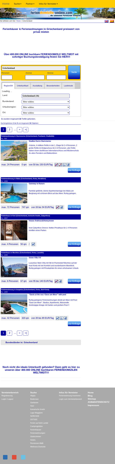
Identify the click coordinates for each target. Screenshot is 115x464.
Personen (5, 73)
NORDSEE (34, 416)
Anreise (29, 73)
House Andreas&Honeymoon (41, 221)
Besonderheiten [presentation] (53, 86)
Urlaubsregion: (9, 107)
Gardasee (34, 403)
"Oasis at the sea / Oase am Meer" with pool (47, 295)
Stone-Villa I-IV (35, 258)
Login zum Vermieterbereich (70, 399)
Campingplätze (36, 426)
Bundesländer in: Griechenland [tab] (22, 342)
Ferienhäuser (35, 430)
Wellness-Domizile (38, 447)
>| (26, 129)
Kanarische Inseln (37, 409)
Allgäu (32, 396)
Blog (90, 395)
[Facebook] (5, 457)
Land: (5, 95)
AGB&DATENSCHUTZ (98, 402)
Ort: (4, 112)
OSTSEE (33, 420)
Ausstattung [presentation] (37, 86)
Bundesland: (8, 101)
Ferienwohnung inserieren (70, 396)
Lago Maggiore (36, 413)
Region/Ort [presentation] (8, 86)
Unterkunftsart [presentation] (22, 86)
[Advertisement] (99, 130)
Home (5, 3)
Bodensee (34, 399)
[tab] (8, 86)
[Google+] (14, 457)
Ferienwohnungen (37, 433)
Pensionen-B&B (36, 443)
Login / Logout (7, 399)
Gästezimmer (35, 436)
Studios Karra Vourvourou (40, 141)
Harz (32, 406)
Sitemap (92, 399)
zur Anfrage (74, 170)
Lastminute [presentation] (68, 86)
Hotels (32, 440)
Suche (17, 4)
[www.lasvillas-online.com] (112, 21)
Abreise (50, 73)
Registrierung (7, 396)
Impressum (93, 405)
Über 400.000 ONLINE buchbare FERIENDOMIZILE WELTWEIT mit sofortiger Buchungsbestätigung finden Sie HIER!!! (41, 55)
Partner (29, 4)
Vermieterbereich (10, 392)
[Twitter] (23, 457)
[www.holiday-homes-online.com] (106, 21)
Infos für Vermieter (47, 4)
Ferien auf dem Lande (39, 423)
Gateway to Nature (37, 184)
